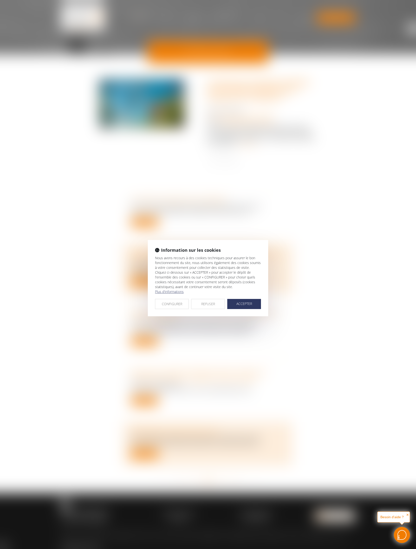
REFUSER (208, 304)
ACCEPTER (244, 303)
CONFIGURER (172, 304)
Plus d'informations (169, 291)
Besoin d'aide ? (392, 517)
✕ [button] (407, 515)
